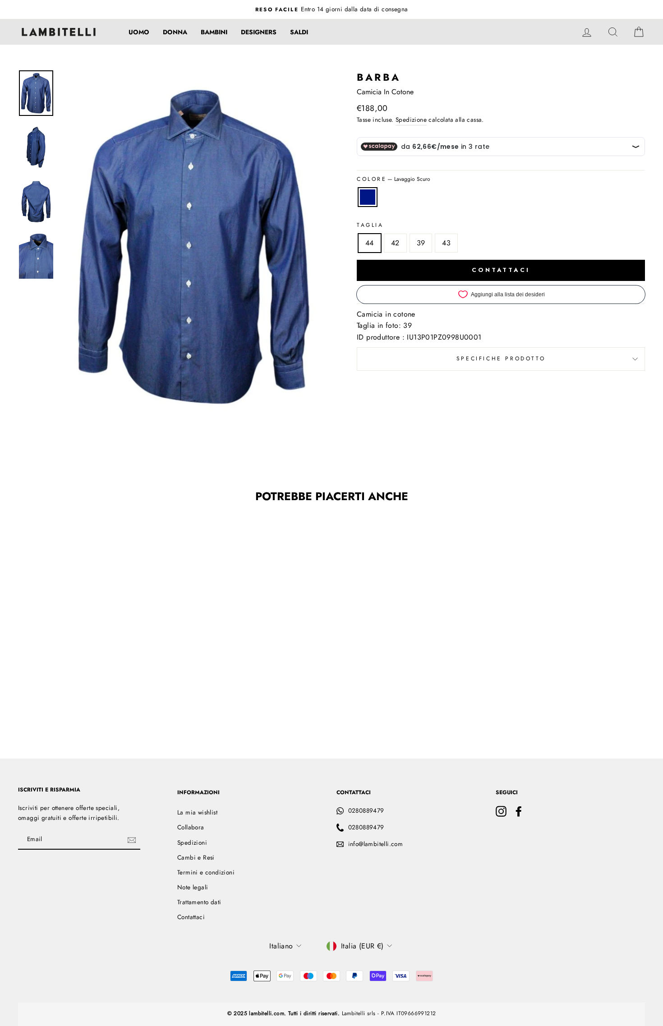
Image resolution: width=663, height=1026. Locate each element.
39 (421, 243)
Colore (393, 179)
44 (369, 243)
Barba (379, 77)
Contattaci (191, 916)
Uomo (139, 32)
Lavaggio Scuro (368, 197)
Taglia (370, 225)
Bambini (214, 32)
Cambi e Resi (196, 857)
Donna (175, 32)
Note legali (192, 887)
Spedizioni (192, 842)
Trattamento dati (199, 901)
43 (446, 243)
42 (395, 243)
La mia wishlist (197, 812)
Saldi (299, 32)
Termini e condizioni (206, 872)
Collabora (190, 827)
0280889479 (366, 810)
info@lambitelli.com (375, 843)
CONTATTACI (501, 270)
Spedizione (411, 119)
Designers (258, 32)
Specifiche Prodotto (500, 358)
